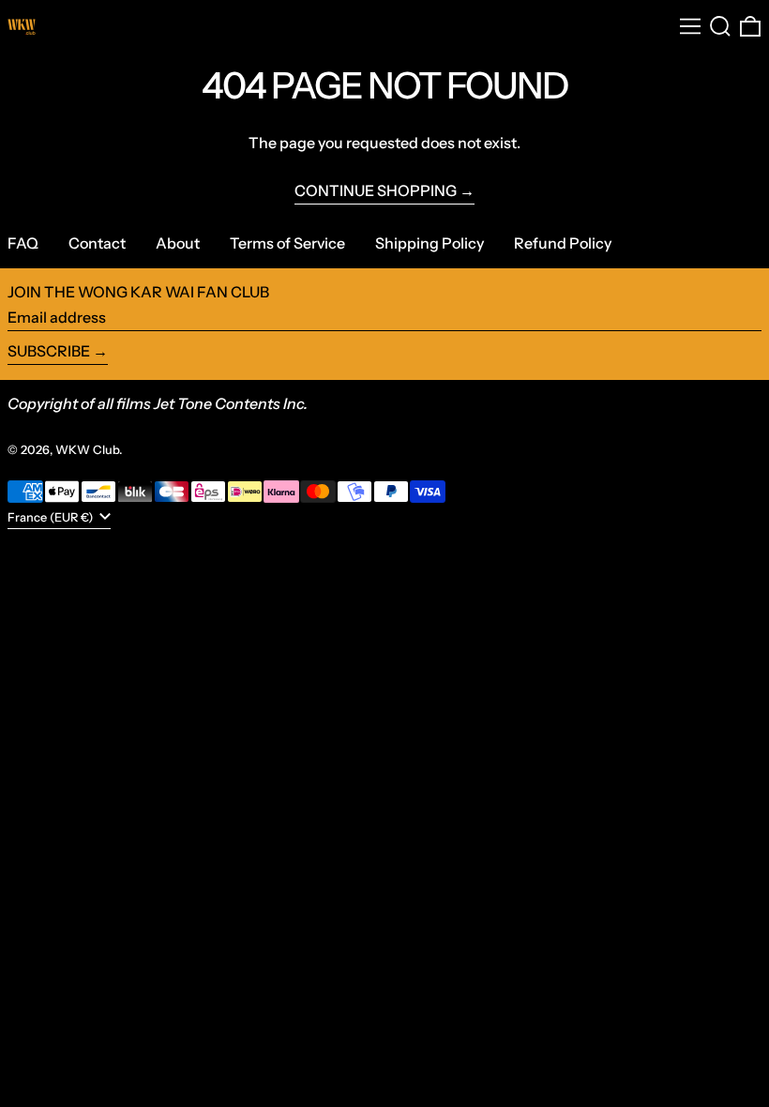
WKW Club (87, 450)
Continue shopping (375, 191)
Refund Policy (562, 243)
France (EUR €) (52, 517)
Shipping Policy (429, 243)
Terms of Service (287, 243)
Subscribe (49, 350)
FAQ (23, 243)
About (178, 243)
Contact (97, 243)
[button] (720, 26)
